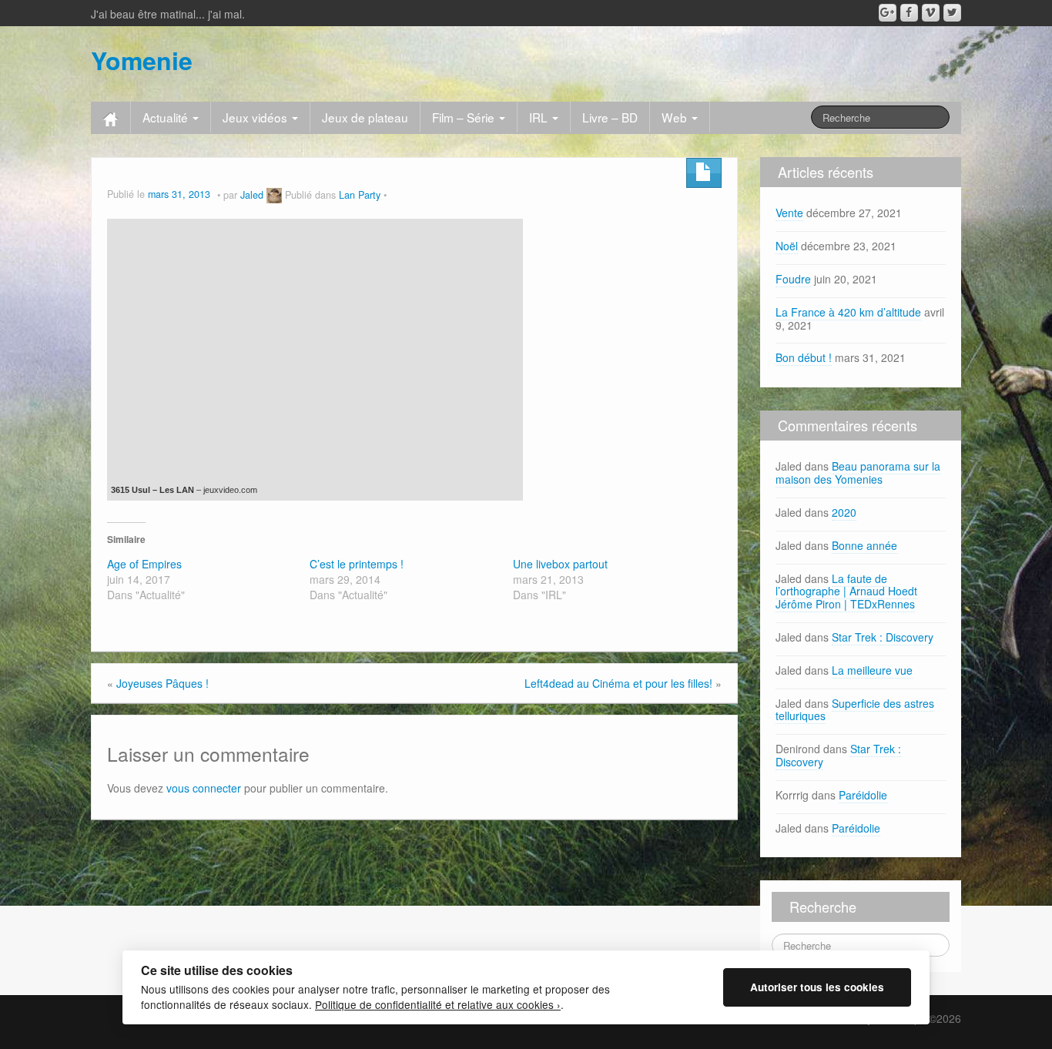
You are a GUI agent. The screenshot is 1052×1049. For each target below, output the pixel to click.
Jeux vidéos (256, 117)
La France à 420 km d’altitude (848, 312)
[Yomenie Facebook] (909, 13)
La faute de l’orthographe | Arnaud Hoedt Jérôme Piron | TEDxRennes (846, 591)
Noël (787, 245)
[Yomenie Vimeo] (931, 13)
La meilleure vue (872, 670)
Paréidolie (863, 795)
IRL (540, 117)
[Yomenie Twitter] (952, 13)
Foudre (793, 279)
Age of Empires (144, 563)
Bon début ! (804, 357)
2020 (844, 512)
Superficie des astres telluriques (855, 709)
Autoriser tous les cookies (817, 987)
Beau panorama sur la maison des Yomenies (858, 472)
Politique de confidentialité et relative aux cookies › (438, 1004)
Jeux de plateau (365, 117)
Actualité (166, 117)
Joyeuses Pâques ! (162, 683)
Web (676, 117)
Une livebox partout (560, 563)
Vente (789, 212)
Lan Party (359, 195)
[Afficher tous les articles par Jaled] (274, 195)
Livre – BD (610, 117)
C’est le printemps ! (357, 563)
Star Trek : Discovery (882, 637)
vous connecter (203, 788)
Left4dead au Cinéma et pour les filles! (618, 683)
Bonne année (864, 545)
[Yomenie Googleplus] (887, 13)
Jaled (251, 195)
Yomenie (142, 60)
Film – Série (465, 117)
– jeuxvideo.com (225, 489)
